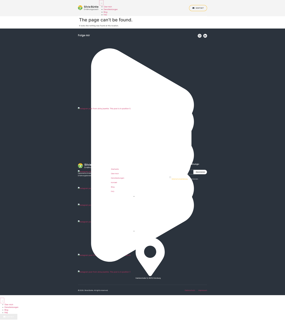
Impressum (202, 290)
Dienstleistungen (111, 9)
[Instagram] (200, 36)
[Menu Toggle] (101, 2)
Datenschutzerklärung (179, 179)
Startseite (115, 169)
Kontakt (114, 182)
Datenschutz (190, 290)
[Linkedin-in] (205, 36)
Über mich (108, 6)
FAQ (105, 14)
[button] (142, 48)
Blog (105, 12)
